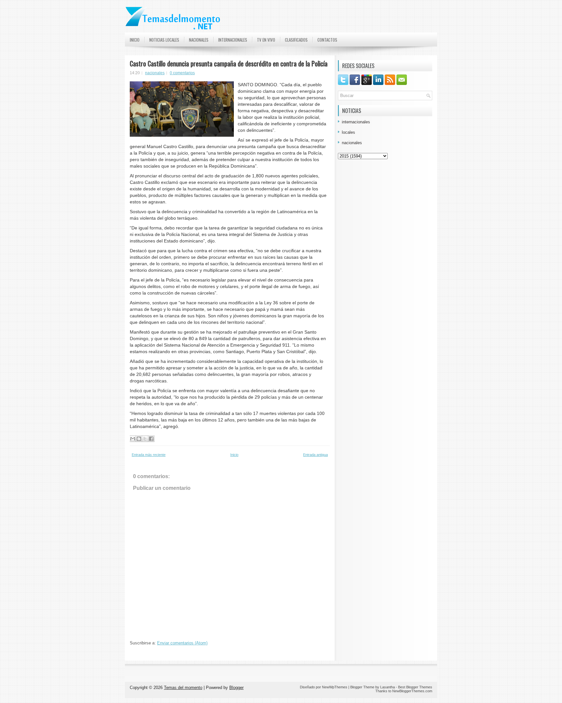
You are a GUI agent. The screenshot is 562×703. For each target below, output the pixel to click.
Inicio (135, 39)
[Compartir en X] (145, 438)
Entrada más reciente (149, 455)
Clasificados (296, 39)
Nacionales (198, 39)
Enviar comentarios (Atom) (182, 643)
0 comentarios (182, 73)
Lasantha (387, 687)
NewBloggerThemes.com (412, 691)
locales (348, 132)
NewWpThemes (334, 687)
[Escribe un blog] (139, 438)
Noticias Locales (164, 39)
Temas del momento (183, 687)
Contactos (327, 39)
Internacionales (232, 39)
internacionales (356, 121)
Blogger (236, 687)
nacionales (155, 73)
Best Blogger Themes (415, 687)
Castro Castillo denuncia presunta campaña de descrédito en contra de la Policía (229, 63)
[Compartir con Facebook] (151, 438)
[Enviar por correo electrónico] (132, 438)
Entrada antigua (315, 455)
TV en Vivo (266, 39)
